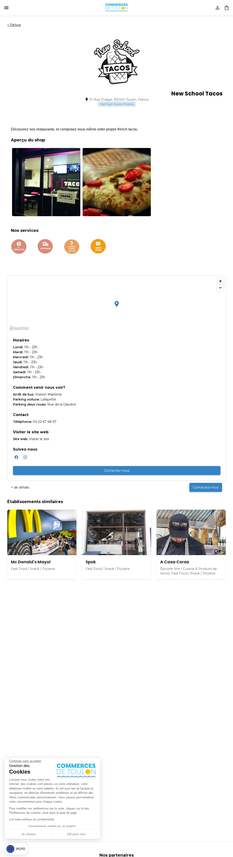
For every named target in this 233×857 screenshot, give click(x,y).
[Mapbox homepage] (19, 328)
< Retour (14, 25)
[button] (16, 849)
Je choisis (28, 834)
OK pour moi (76, 834)
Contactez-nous (116, 471)
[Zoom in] (220, 281)
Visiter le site (39, 439)
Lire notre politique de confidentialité (31, 819)
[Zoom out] (220, 287)
